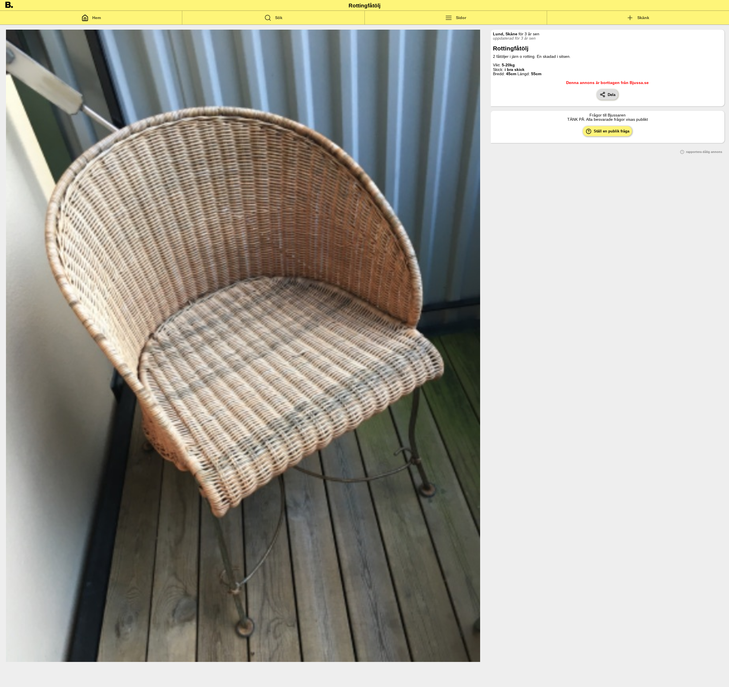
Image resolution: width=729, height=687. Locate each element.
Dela (610, 95)
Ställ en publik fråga (610, 131)
